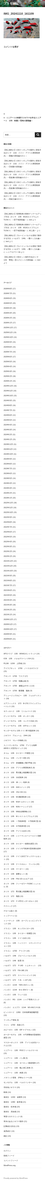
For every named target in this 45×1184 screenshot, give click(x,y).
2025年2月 (8, 376)
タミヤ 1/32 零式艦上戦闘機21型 (18, 772)
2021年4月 (8, 600)
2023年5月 (8, 478)
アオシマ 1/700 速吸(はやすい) (17, 686)
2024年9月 (8, 400)
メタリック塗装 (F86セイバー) (16, 1078)
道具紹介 (7, 1131)
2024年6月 (8, 415)
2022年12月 (8, 503)
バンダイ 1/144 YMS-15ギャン (17, 985)
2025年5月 (8, 362)
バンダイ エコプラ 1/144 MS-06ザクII (21, 1007)
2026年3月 (8, 313)
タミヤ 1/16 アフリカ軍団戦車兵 (18, 768)
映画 (5, 1092)
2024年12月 (8, 386)
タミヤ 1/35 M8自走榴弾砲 (15, 812)
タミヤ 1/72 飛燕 (12, 896)
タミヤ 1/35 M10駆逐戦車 (15, 797)
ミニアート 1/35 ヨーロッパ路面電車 (20, 1063)
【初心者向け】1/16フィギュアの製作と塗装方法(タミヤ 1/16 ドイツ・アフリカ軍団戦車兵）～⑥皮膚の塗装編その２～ (22, 174)
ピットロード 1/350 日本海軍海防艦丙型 (21, 1012)
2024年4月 (8, 425)
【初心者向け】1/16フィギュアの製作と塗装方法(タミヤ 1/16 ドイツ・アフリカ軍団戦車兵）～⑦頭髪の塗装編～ (22, 164)
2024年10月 (8, 396)
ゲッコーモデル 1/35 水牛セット (18, 726)
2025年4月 (8, 366)
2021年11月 (8, 566)
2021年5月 (8, 595)
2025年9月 (8, 342)
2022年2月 (8, 551)
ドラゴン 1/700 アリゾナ (15, 951)
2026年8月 (8, 289)
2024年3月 (8, 430)
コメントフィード (11, 1160)
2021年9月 (8, 576)
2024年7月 (8, 410)
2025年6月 (8, 357)
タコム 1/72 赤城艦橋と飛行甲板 (18, 763)
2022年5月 (8, 537)
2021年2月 (8, 610)
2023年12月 (8, 444)
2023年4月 (8, 483)
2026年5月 (8, 303)
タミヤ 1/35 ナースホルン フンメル (20, 864)
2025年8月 (8, 347)
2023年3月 (8, 488)
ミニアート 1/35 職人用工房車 (17, 1068)
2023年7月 (8, 468)
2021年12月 (8, 561)
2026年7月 (8, 293)
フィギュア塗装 (10, 1020)
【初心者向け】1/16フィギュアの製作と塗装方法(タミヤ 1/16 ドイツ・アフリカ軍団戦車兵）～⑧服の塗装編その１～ (22, 153)
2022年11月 (8, 508)
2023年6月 (8, 473)
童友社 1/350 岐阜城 (13, 1102)
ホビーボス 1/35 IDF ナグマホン (18, 1030)
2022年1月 (8, 556)
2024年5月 (8, 420)
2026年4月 (8, 308)
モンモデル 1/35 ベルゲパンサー (18, 1082)
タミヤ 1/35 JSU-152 (13, 792)
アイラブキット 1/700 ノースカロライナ (21, 668)
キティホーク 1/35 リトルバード (18, 711)
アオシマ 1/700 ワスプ (14, 676)
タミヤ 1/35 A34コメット (15, 787)
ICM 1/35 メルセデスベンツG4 (17, 659)
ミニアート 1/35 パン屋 (14, 1058)
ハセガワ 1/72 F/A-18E (14, 970)
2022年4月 (8, 542)
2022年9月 (8, 517)
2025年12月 (8, 327)
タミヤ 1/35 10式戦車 (13, 777)
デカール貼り (9, 911)
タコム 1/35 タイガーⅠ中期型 (17, 753)
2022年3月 (8, 546)
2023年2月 (8, 493)
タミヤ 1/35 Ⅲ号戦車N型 (15, 826)
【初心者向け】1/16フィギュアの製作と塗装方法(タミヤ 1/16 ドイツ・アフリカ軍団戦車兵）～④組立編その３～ (22, 196)
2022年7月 (8, 527)
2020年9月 (8, 634)
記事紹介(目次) (10, 1126)
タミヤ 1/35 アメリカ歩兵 (15, 831)
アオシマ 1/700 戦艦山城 (15, 681)
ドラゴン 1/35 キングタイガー (17, 928)
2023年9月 (8, 459)
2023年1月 (8, 498)
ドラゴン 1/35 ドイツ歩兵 (15, 938)
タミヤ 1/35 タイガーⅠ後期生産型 (19, 844)
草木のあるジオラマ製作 (13, 1121)
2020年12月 (8, 619)
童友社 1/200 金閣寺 (13, 1097)
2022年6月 (8, 532)
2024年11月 (8, 391)
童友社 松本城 (10, 1107)
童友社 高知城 (10, 1112)
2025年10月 (8, 337)
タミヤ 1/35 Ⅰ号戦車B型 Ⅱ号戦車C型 (21, 821)
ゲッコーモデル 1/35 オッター (17, 716)
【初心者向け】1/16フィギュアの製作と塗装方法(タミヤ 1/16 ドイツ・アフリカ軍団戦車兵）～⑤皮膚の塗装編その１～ (22, 185)
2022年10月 (8, 512)
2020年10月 (8, 629)
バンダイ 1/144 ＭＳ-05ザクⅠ (17, 990)
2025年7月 (8, 352)
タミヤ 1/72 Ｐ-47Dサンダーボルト (19, 901)
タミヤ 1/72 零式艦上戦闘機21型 (18, 891)
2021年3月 (8, 605)
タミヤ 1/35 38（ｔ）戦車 (15, 782)
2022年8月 (8, 522)
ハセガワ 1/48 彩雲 (12, 961)
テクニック (8, 906)
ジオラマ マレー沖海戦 (13, 740)
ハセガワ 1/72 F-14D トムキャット (21, 965)
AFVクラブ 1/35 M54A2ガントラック (20, 654)
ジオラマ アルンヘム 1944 (15, 735)
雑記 (5, 1136)
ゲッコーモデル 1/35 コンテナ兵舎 (19, 721)
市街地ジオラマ (10, 1087)
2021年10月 (8, 571)
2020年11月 (8, 624)
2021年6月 (8, 590)
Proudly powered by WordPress (16, 1178)
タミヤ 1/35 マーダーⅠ (14, 869)
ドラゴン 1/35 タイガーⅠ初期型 (18, 933)
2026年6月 (8, 298)
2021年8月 (8, 580)
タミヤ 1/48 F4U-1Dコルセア (16, 879)
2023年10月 (8, 454)
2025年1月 (8, 381)
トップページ (9, 916)
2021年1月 (8, 614)
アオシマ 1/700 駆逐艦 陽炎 (17, 691)
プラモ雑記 (11, 3)
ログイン (7, 1151)
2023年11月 (8, 449)
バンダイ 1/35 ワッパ (13, 995)
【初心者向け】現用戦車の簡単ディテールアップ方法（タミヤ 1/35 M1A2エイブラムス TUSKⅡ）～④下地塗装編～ (22, 217)
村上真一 (32, 231)
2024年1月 (8, 439)
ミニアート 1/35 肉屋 (13, 1073)
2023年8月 (8, 464)
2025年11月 (8, 332)
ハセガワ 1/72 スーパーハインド (18, 975)
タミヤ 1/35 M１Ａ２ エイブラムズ (19, 816)
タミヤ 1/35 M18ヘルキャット (17, 802)
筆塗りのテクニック (12, 1116)
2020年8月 (8, 639)
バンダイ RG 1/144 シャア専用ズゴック (21, 1000)
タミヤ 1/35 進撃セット (14, 874)
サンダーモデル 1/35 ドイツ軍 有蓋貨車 (19, 731)
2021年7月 (8, 585)
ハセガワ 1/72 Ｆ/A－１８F (16, 980)
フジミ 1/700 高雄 (12, 1025)
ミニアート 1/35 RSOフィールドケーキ (21, 1050)
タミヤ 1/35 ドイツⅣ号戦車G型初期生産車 (22, 849)
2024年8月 (8, 405)
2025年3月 (8, 371)
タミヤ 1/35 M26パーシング (16, 807)
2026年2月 (8, 318)
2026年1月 (8, 323)
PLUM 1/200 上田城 (13, 663)
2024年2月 (8, 434)
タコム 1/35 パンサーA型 (15, 758)
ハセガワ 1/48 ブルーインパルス (18, 956)
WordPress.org (9, 1165)
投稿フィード (9, 1156)
